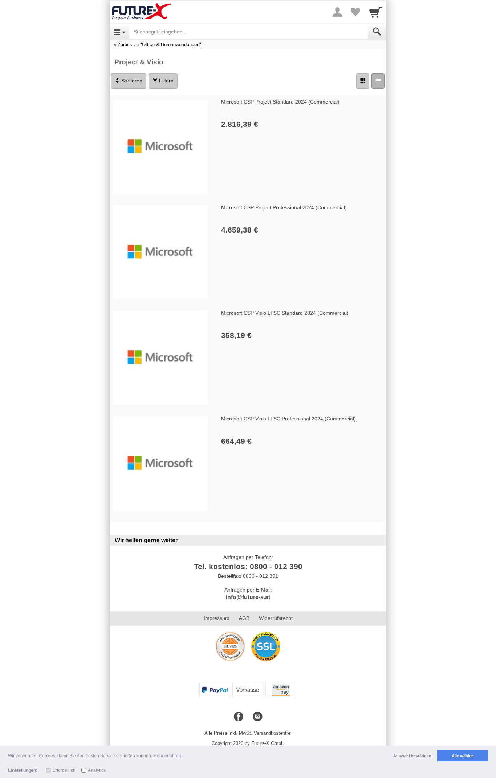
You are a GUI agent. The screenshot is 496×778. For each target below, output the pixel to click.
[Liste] (378, 81)
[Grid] (362, 81)
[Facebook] (238, 717)
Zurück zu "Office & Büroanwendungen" (159, 44)
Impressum (216, 618)
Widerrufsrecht (276, 618)
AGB (244, 618)
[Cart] (376, 12)
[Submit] (377, 31)
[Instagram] (257, 717)
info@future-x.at (248, 597)
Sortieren (131, 81)
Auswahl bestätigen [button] (412, 756)
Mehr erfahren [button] (167, 755)
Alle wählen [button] (463, 756)
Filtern (166, 81)
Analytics (97, 770)
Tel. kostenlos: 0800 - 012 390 (248, 566)
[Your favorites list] (355, 12)
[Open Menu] (119, 31)
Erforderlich (64, 770)
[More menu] (337, 12)
